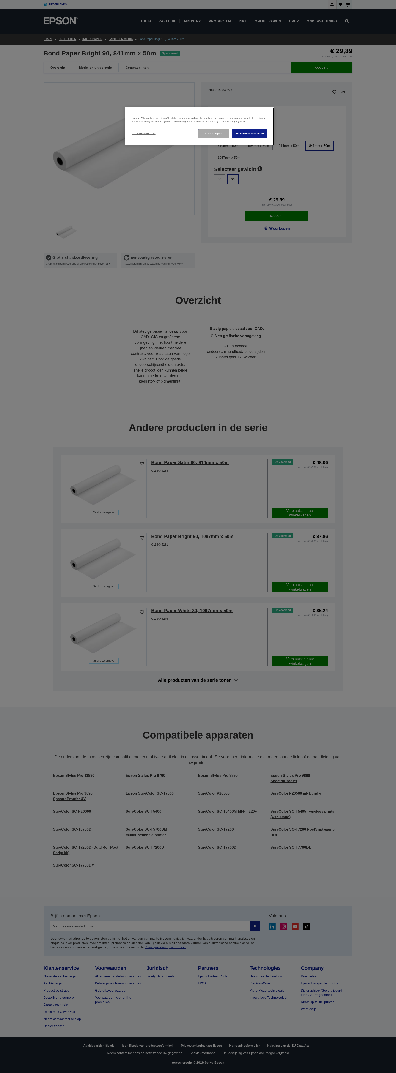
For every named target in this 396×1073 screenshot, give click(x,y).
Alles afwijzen (213, 133)
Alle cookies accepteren (249, 133)
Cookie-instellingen (143, 133)
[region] (199, 126)
